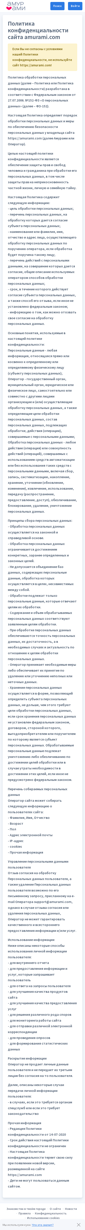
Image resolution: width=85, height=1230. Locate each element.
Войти (75, 6)
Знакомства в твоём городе (26, 1209)
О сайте (55, 1209)
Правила (25, 1213)
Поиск (57, 6)
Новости (71, 1209)
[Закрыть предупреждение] (79, 1225)
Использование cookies (43, 1218)
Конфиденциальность (50, 1213)
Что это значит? (43, 1225)
